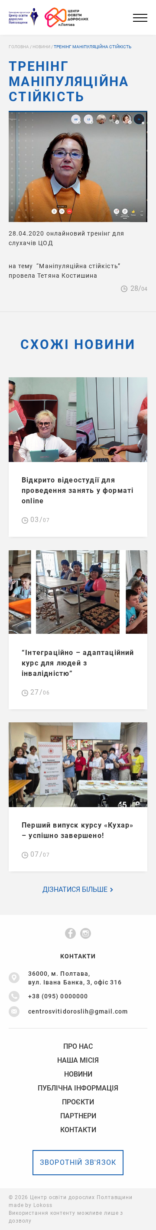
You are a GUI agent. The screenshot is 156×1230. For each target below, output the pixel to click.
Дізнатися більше (75, 889)
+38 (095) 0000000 (58, 996)
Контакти (78, 1130)
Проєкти (78, 1102)
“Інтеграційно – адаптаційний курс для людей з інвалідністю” (78, 663)
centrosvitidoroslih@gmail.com (78, 1011)
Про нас (78, 1046)
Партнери (78, 1116)
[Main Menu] (140, 17)
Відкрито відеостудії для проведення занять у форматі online (77, 490)
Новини (78, 1074)
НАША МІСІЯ (78, 1060)
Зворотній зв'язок (78, 1162)
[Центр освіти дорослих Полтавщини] (68, 17)
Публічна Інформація (78, 1088)
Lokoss (42, 1205)
